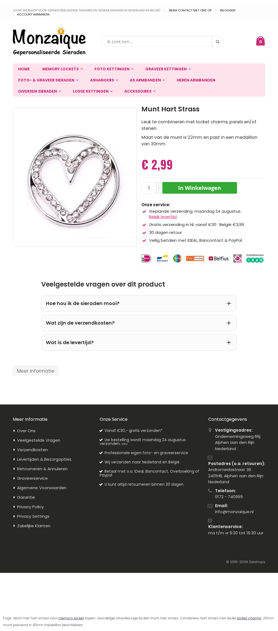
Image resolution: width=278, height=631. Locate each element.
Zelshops (257, 561)
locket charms (249, 618)
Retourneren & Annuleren (42, 469)
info (124, 444)
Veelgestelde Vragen (38, 440)
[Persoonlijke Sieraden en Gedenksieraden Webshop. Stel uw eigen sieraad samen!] (49, 41)
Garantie (26, 497)
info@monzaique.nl (234, 511)
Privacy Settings (33, 516)
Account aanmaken (33, 14)
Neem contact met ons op (190, 10)
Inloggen (227, 10)
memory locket (71, 618)
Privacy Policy (30, 507)
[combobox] (163, 41)
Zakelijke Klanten (33, 526)
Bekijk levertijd (163, 216)
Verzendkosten (32, 450)
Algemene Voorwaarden (42, 488)
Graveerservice (32, 478)
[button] (158, 185)
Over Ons (26, 431)
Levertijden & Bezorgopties (44, 459)
